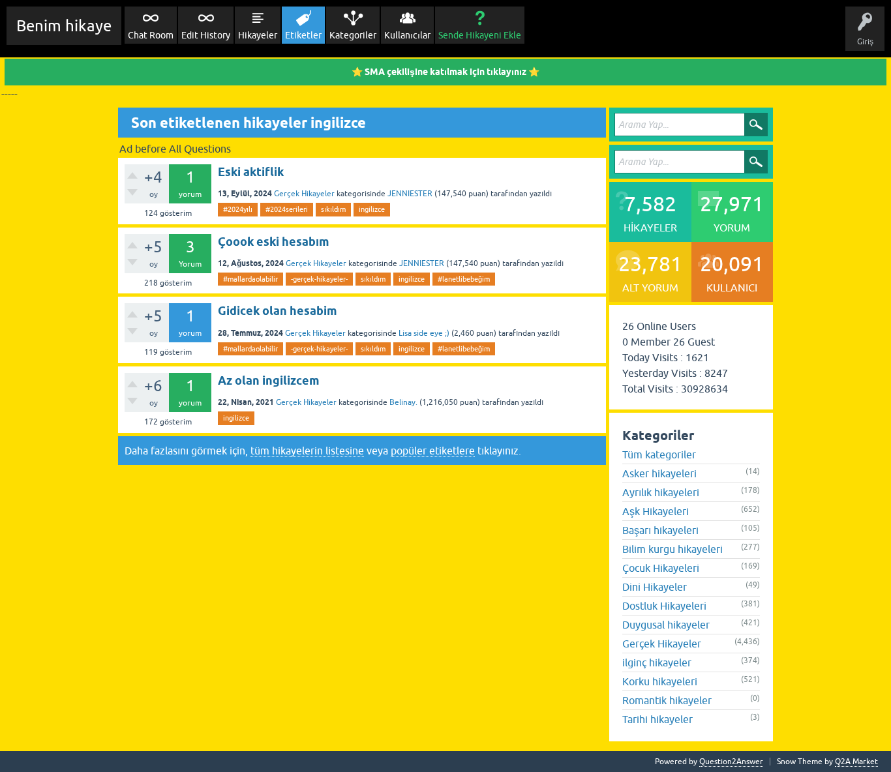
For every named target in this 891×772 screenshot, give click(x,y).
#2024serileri (286, 209)
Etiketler (303, 35)
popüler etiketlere (433, 450)
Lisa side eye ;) (424, 333)
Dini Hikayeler (654, 587)
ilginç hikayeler (656, 662)
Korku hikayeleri (659, 681)
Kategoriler (352, 35)
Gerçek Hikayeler (304, 193)
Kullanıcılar (407, 35)
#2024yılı (237, 209)
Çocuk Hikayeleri (660, 568)
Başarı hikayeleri (660, 530)
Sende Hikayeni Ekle (479, 35)
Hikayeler (257, 35)
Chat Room (151, 35)
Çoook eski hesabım (273, 241)
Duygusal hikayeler (666, 625)
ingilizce (372, 209)
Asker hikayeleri (659, 473)
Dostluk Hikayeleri (664, 606)
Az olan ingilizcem (269, 380)
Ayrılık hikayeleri (660, 492)
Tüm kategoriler (659, 454)
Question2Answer (731, 761)
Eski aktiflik (251, 172)
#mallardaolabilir (250, 279)
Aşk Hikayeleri (655, 511)
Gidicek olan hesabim (277, 311)
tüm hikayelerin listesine (307, 450)
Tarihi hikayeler (657, 719)
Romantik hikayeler (667, 700)
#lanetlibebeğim (464, 279)
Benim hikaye (64, 26)
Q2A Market (856, 761)
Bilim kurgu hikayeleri (672, 549)
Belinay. (403, 402)
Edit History (205, 35)
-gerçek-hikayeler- (319, 279)
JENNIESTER (409, 193)
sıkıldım (333, 209)
